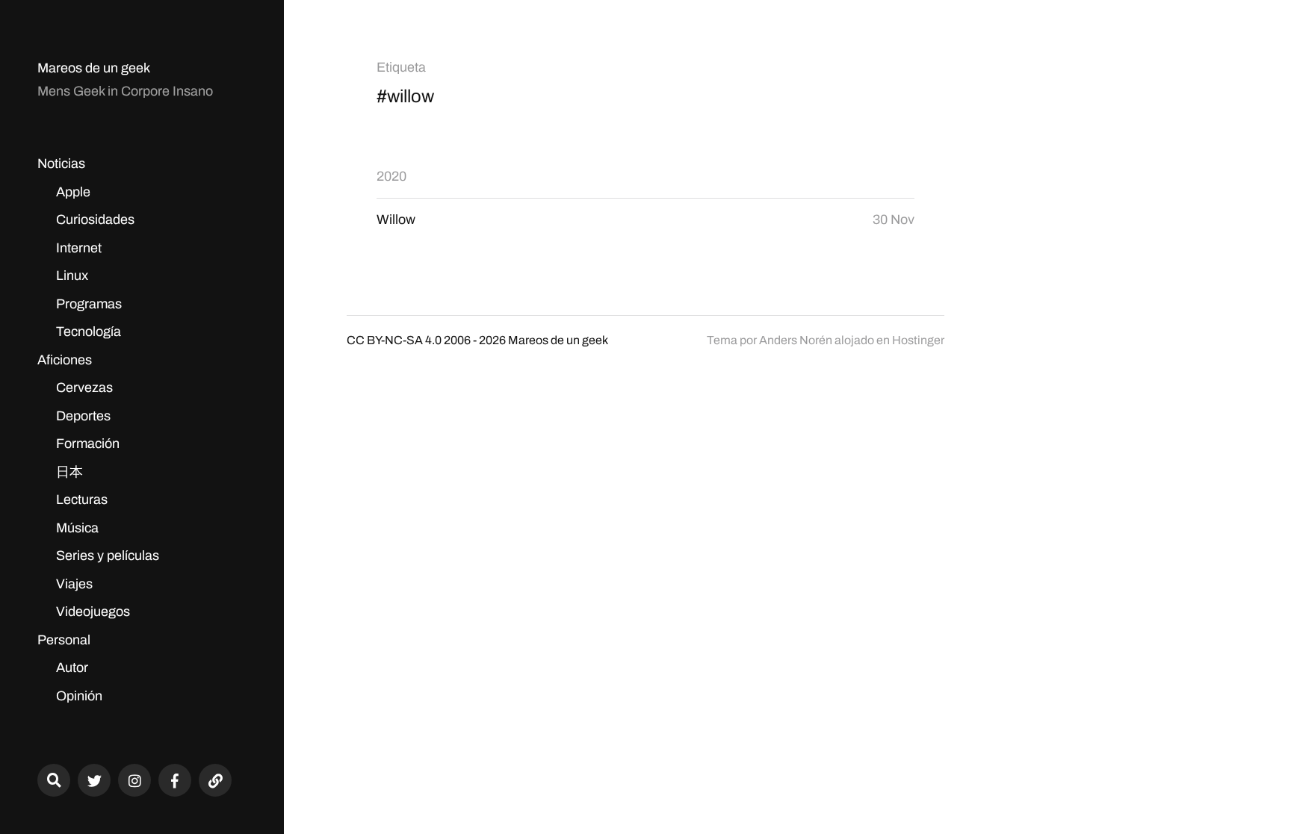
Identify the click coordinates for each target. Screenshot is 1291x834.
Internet (79, 247)
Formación (88, 443)
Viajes (74, 583)
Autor (72, 667)
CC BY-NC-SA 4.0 (394, 340)
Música (77, 527)
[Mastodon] (215, 780)
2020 (391, 176)
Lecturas (82, 499)
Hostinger (918, 340)
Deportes (83, 415)
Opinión (79, 695)
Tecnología (88, 331)
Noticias (61, 163)
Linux (72, 275)
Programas (89, 303)
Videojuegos (93, 611)
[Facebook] (174, 780)
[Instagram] (134, 780)
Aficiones (64, 359)
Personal (63, 639)
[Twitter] (94, 780)
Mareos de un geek (93, 67)
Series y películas (107, 555)
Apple (73, 191)
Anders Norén (795, 340)
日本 (69, 471)
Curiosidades (95, 219)
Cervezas (84, 387)
